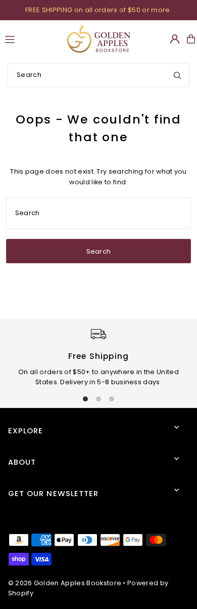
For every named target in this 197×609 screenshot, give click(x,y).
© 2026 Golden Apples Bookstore (65, 583)
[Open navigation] (31, 38)
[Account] (174, 39)
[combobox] (98, 75)
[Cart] (191, 39)
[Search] (177, 75)
